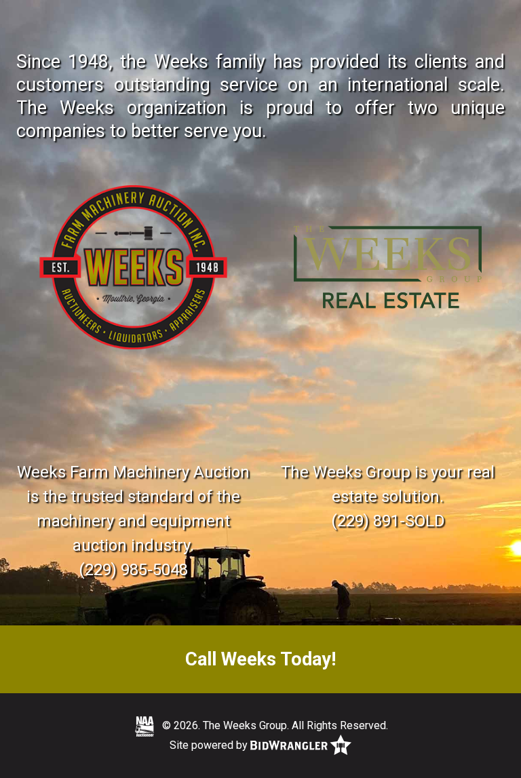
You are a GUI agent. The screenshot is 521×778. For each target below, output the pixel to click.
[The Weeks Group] (388, 267)
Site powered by (210, 745)
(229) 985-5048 (133, 569)
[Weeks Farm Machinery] (133, 267)
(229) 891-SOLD (388, 520)
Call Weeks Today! (260, 659)
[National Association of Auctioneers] (144, 726)
